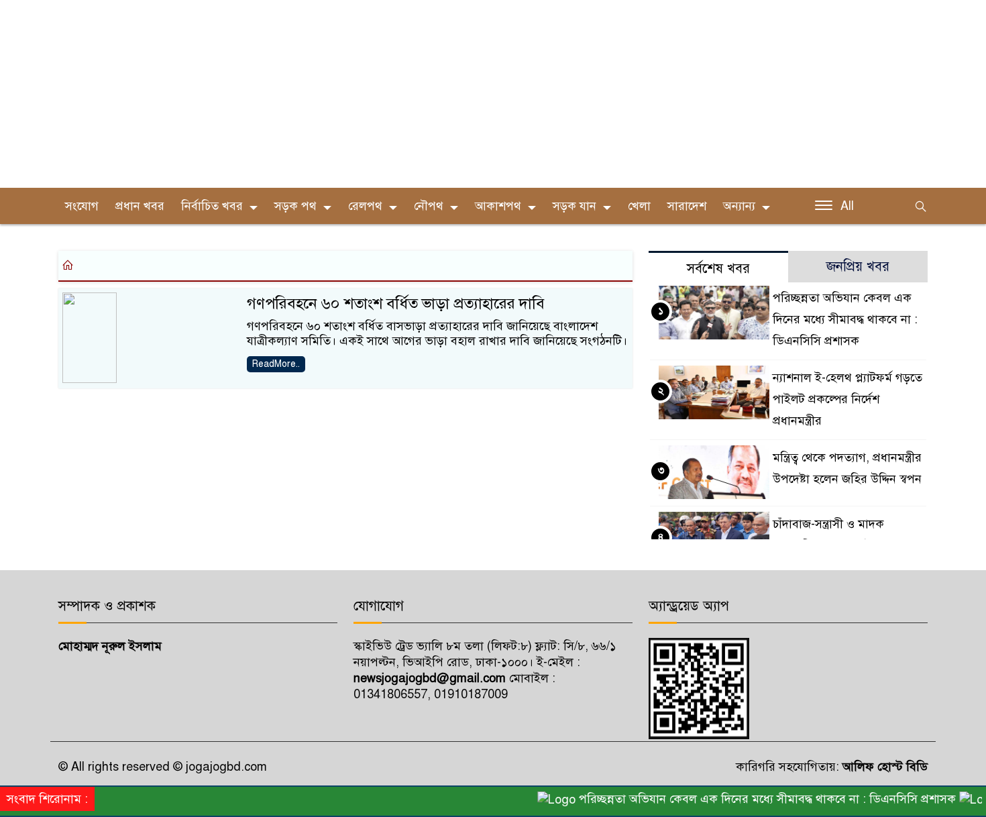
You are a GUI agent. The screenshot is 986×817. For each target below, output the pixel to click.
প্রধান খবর (139, 206)
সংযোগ (82, 206)
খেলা (639, 206)
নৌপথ (428, 206)
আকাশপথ (498, 206)
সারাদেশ (686, 206)
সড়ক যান (574, 206)
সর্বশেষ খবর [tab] (718, 268)
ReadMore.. (276, 364)
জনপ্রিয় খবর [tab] (857, 266)
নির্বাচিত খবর (212, 206)
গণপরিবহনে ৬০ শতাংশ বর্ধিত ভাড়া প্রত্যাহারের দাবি (396, 303)
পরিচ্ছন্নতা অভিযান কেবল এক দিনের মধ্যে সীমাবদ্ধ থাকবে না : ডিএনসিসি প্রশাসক (845, 319)
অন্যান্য (739, 206)
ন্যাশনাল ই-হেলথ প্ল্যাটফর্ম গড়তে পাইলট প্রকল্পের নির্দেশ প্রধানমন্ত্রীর (847, 399)
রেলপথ (365, 206)
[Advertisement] (402, 94)
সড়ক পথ (295, 206)
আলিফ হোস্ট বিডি (883, 766)
